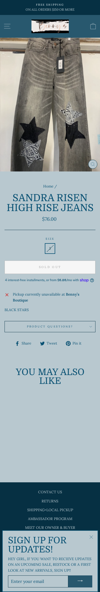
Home (48, 186)
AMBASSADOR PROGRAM (50, 518)
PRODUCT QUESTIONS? (50, 326)
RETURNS (50, 501)
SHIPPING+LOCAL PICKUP (50, 509)
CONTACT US (50, 492)
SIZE (50, 238)
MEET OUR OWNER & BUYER (50, 527)
